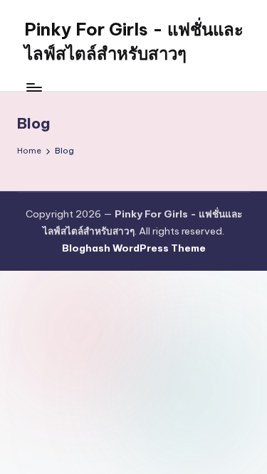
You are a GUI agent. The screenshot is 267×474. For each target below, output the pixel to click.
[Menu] (33, 87)
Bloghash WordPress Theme (134, 248)
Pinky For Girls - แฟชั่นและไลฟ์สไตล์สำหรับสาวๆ (134, 41)
